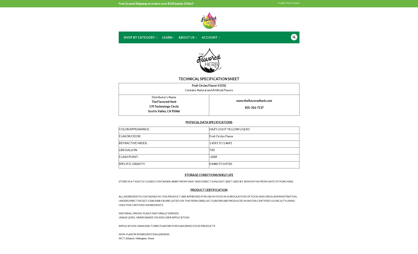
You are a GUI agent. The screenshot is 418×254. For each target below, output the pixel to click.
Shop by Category (140, 37)
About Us (187, 37)
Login (282, 3)
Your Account (293, 3)
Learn (167, 37)
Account (210, 37)
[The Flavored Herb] (209, 20)
